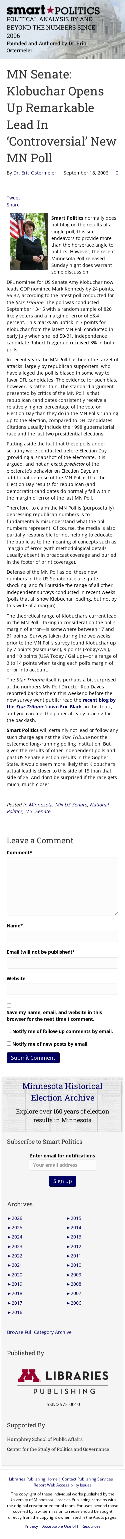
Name (15, 925)
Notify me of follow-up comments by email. (62, 1031)
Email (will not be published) (41, 952)
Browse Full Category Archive (39, 1332)
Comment (19, 852)
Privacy (31, 1526)
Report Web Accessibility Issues (63, 1485)
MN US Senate (71, 804)
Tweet (13, 197)
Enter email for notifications (62, 1155)
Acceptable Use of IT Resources (71, 1526)
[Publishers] (62, 1381)
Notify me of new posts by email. (50, 1044)
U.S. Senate (37, 811)
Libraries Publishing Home (33, 1479)
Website (16, 978)
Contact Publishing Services (87, 1479)
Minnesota (40, 804)
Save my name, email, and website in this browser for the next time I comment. (54, 1015)
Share (13, 204)
